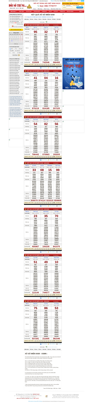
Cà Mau (56, 73)
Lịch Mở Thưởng (20, 24)
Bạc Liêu (56, 27)
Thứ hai (27, 73)
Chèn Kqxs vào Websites (18, 26)
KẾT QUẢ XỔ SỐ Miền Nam (35, 25)
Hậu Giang (58, 165)
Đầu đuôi (20, 48)
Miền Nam (40, 8)
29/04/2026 (46, 301)
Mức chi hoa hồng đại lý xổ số (16, 112)
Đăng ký (52, 0)
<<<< (30, 22)
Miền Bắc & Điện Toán (56, 8)
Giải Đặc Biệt (27, 62)
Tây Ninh (35, 257)
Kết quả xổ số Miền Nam (15, 58)
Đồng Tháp (46, 73)
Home (34, 8)
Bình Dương (45, 211)
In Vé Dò (59, 67)
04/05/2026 (46, 71)
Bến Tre (35, 27)
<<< (33, 22)
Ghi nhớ (79, 0)
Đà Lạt (56, 119)
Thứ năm (27, 257)
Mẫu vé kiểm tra (52, 67)
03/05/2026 (46, 117)
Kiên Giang (46, 119)
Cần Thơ (46, 303)
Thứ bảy (27, 165)
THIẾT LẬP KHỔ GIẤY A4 (15, 104)
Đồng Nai (35, 303)
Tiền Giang (35, 119)
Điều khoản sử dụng (32, 401)
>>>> (56, 22)
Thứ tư (27, 303)
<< (35, 22)
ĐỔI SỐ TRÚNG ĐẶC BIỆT (16, 29)
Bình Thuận (56, 257)
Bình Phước (50, 165)
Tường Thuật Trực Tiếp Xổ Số (16, 14)
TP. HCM (35, 73)
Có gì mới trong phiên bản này (16, 96)
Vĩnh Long (35, 211)
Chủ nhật (27, 119)
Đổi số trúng (44, 67)
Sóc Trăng (56, 303)
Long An (42, 165)
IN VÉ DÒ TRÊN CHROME (15, 100)
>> (50, 22)
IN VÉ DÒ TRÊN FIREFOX (15, 102)
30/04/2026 (46, 255)
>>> (52, 22)
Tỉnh (16, 48)
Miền (12, 48)
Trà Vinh (56, 211)
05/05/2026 (46, 25)
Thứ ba (27, 27)
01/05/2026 (46, 209)
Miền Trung (46, 8)
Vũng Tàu (46, 27)
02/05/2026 (46, 163)
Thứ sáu (27, 211)
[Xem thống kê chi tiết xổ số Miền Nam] (60, 24)
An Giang (46, 257)
